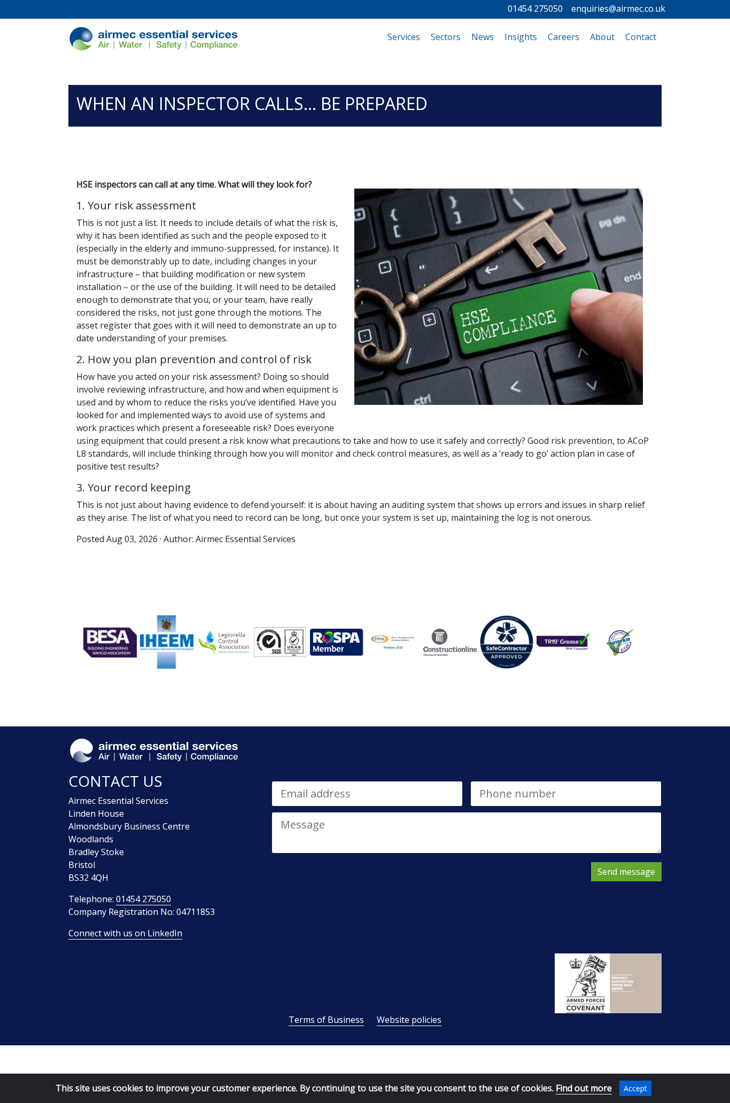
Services (406, 37)
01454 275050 (535, 8)
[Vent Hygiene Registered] (620, 641)
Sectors (446, 37)
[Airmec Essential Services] (153, 38)
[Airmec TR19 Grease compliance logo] (563, 641)
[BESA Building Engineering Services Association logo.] (110, 641)
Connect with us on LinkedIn (125, 933)
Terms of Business (326, 1020)
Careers (563, 37)
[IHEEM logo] (166, 641)
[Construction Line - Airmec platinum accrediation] (450, 641)
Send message (626, 872)
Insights (520, 37)
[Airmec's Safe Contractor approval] (506, 641)
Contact (640, 37)
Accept (635, 1088)
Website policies (409, 1020)
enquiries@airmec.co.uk (618, 8)
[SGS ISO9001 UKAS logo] (280, 641)
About (602, 37)
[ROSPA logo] (336, 641)
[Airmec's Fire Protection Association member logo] (393, 641)
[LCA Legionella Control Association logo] (223, 641)
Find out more (584, 1088)
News (482, 37)
